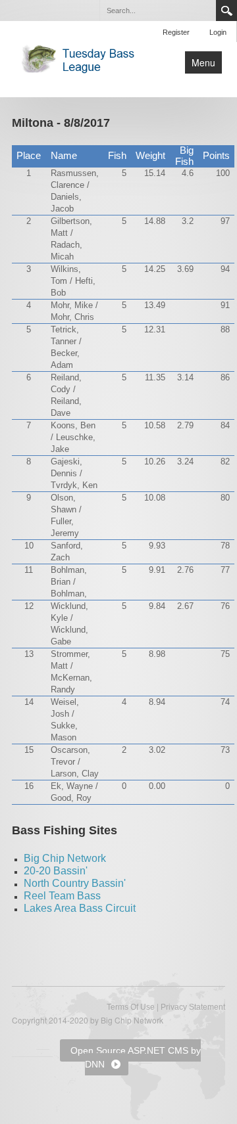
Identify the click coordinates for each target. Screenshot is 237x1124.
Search (226, 10)
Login (217, 32)
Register (176, 32)
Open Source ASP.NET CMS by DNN (135, 1057)
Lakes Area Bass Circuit (80, 908)
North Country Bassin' (75, 883)
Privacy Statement (193, 1007)
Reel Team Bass (62, 895)
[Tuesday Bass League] (82, 58)
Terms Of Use (131, 1007)
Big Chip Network (65, 858)
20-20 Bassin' (56, 870)
